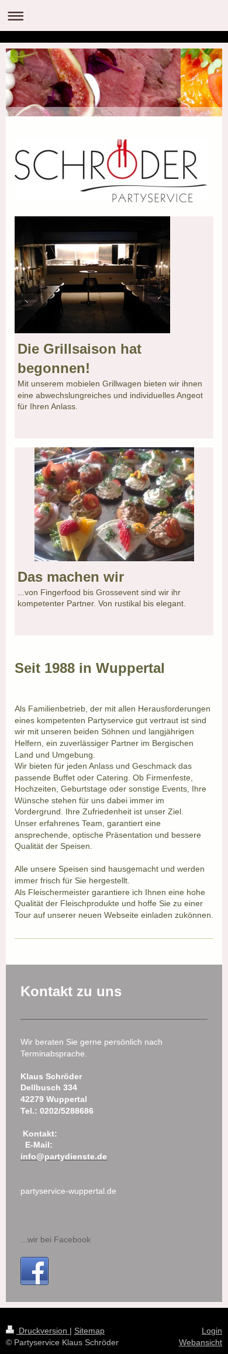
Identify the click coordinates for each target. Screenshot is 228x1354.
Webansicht (200, 1342)
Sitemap (89, 1330)
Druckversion (43, 1330)
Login (212, 1330)
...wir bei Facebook (55, 1239)
